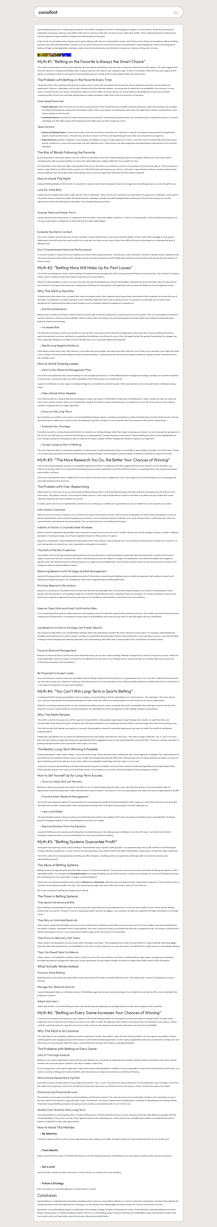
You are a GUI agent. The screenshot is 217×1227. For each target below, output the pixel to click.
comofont (48, 12)
